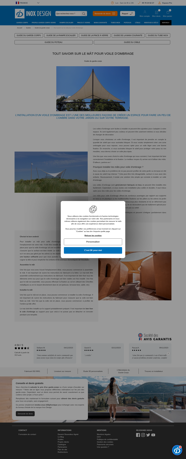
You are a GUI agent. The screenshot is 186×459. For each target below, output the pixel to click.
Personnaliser (93, 242)
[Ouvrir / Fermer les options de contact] (177, 450)
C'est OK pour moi (93, 250)
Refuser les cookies (93, 236)
